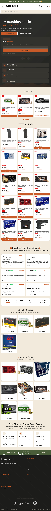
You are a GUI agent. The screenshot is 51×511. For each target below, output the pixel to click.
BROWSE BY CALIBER (25, 33)
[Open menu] (2, 6)
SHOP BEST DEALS (9, 33)
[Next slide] (28, 58)
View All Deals (25, 119)
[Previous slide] (22, 58)
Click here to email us (43, 453)
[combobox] (27, 11)
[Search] (2, 11)
